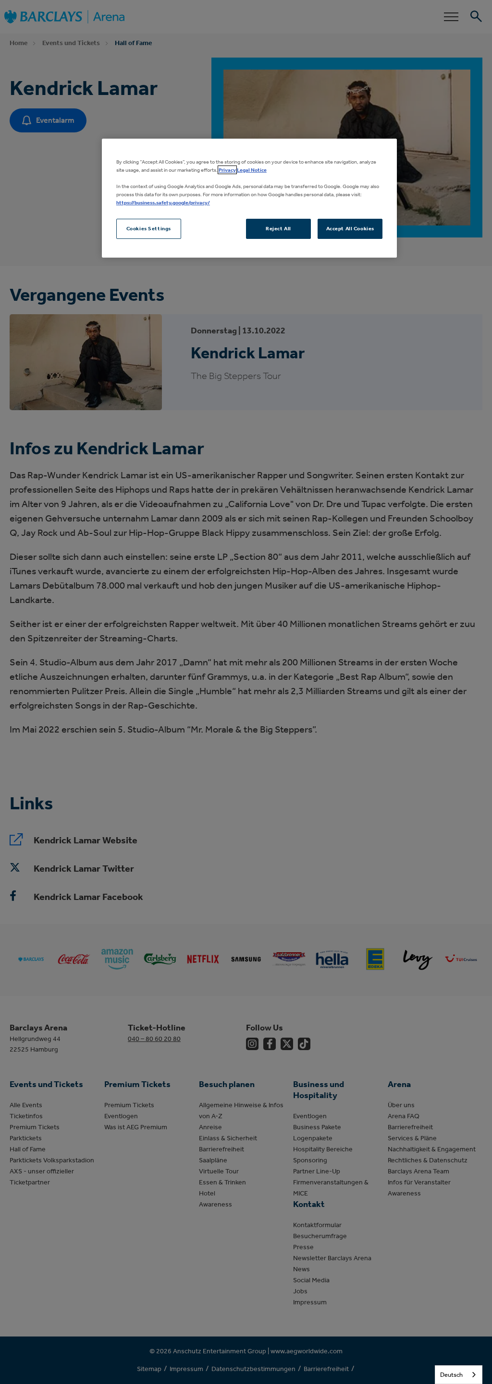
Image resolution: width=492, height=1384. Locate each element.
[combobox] (458, 1374)
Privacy (227, 169)
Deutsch (451, 1374)
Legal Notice (252, 169)
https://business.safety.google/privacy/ (163, 202)
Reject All (278, 228)
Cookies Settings (148, 228)
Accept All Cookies (350, 228)
